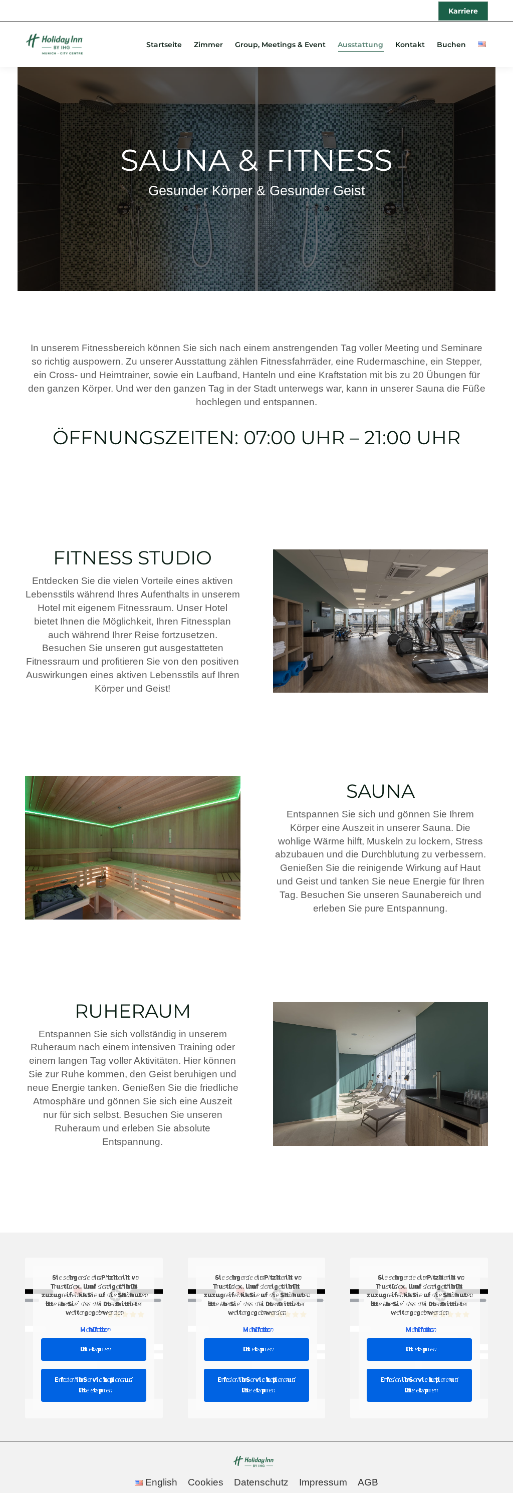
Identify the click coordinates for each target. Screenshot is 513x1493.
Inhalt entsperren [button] (93, 1349)
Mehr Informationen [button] (93, 1330)
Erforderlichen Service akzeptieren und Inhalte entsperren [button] (94, 1385)
